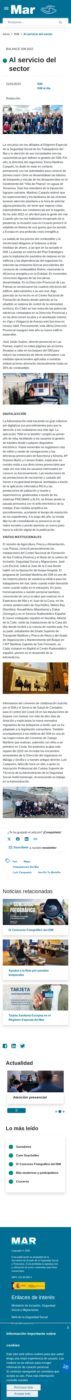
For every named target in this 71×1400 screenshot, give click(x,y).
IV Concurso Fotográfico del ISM (31, 930)
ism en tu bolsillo (49, 872)
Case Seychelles (27, 1159)
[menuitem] (5, 1046)
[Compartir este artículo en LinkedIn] (26, 839)
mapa (27, 861)
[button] (56, 1116)
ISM (16, 34)
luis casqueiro (22, 872)
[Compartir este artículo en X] (9, 839)
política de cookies (40, 1380)
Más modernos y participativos (37, 1177)
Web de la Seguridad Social (29, 1321)
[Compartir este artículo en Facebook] (18, 839)
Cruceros (22, 1185)
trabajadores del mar (26, 866)
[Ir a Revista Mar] (34, 9)
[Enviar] (60, 22)
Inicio (6, 34)
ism (15, 861)
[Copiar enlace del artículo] (35, 839)
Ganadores (23, 1150)
